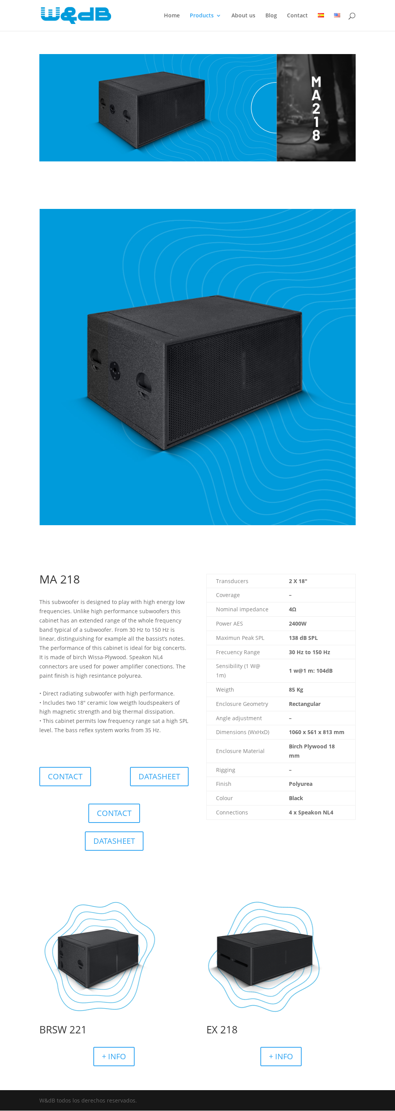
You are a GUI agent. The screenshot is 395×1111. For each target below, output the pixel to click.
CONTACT (65, 776)
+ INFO (114, 1056)
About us (243, 16)
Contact (297, 16)
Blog (271, 16)
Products (202, 16)
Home (172, 16)
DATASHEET (159, 776)
